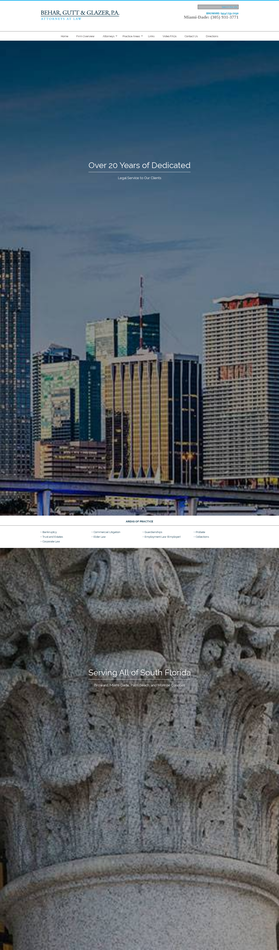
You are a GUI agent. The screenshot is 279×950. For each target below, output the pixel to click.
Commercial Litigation (107, 532)
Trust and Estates (52, 536)
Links (151, 36)
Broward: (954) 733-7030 (222, 13)
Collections (202, 536)
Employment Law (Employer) (163, 536)
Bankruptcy (49, 532)
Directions (212, 36)
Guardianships (153, 532)
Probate (200, 532)
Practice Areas (131, 36)
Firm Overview (85, 36)
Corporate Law (51, 541)
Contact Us (191, 36)
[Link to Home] (80, 14)
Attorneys (108, 36)
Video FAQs (169, 36)
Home (64, 36)
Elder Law (100, 536)
